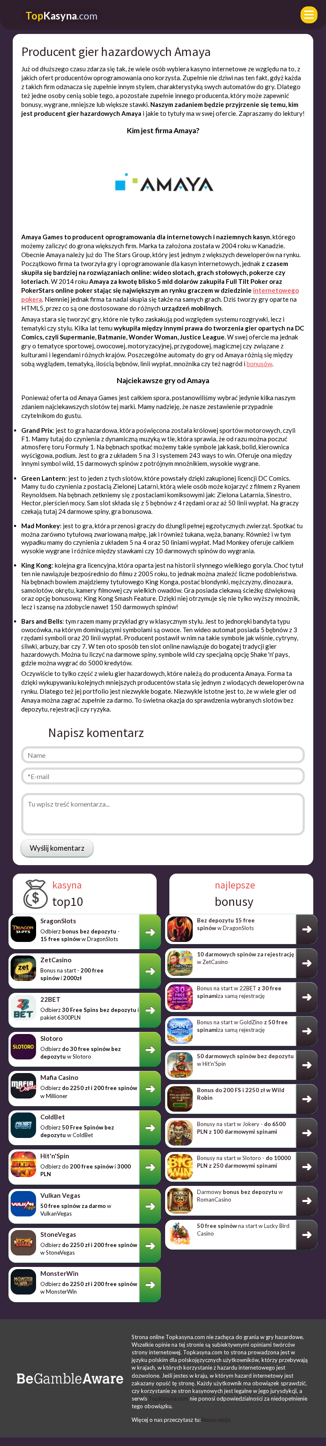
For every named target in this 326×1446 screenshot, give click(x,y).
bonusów (259, 363)
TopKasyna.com (168, 1398)
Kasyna (61, 15)
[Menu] (309, 14)
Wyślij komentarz (57, 848)
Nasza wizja (216, 1419)
